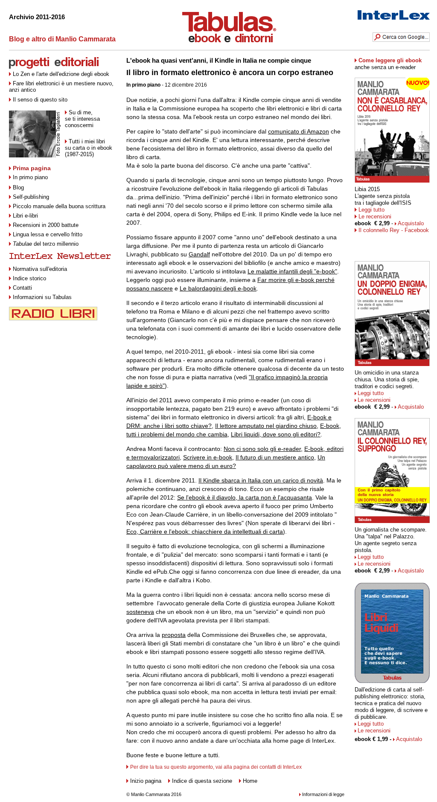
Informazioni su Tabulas (42, 297)
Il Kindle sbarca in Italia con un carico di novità (260, 480)
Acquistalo (411, 223)
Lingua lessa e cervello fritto (47, 234)
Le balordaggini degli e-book (218, 288)
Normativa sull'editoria (40, 269)
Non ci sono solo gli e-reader (262, 448)
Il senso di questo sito (40, 99)
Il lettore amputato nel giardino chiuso (266, 425)
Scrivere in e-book (207, 457)
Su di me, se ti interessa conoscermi (82, 118)
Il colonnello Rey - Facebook (393, 230)
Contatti (22, 288)
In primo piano (30, 177)
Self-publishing (31, 197)
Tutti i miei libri (87, 141)
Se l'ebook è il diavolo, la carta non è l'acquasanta (244, 497)
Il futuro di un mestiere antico (275, 457)
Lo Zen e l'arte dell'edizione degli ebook (61, 74)
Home (250, 781)
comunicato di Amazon (298, 131)
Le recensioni (374, 216)
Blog (18, 187)
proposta (174, 634)
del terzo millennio (46, 244)
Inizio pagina (145, 781)
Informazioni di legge (323, 794)
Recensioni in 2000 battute (46, 225)
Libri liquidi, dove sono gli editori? (275, 434)
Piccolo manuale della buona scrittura (59, 206)
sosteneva (140, 611)
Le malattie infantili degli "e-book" (292, 271)
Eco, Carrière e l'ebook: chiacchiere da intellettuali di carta (204, 531)
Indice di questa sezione (202, 781)
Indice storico (29, 278)
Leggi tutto (371, 209)
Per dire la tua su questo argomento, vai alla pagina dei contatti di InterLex (216, 767)
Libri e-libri (25, 215)
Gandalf (199, 254)
